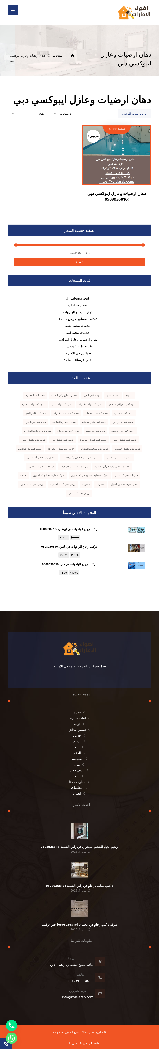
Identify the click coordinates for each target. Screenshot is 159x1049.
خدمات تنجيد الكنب (77, 325)
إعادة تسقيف (77, 718)
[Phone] (11, 1025)
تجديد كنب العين (91, 395)
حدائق (77, 735)
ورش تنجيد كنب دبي (79, 493)
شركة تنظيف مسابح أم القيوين (48, 475)
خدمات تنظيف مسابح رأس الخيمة (112, 466)
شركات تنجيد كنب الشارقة (74, 466)
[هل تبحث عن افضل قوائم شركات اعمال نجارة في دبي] (134, 12)
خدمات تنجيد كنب (77, 332)
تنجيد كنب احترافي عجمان (122, 404)
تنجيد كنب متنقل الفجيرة (127, 448)
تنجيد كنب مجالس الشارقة (94, 448)
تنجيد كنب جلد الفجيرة (33, 404)
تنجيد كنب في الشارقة (64, 422)
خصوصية (77, 758)
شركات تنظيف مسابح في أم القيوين (89, 475)
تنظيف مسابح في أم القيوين (41, 457)
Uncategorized (77, 298)
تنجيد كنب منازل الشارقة (61, 448)
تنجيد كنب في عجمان (68, 431)
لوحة (77, 724)
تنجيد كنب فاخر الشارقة (66, 413)
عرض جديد (77, 770)
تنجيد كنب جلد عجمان (96, 413)
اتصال (77, 793)
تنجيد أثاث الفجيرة (35, 395)
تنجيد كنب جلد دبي (123, 413)
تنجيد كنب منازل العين (29, 448)
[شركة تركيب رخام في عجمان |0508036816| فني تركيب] (79, 908)
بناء (77, 747)
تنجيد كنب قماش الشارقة (37, 431)
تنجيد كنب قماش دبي (62, 440)
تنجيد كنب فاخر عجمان (94, 422)
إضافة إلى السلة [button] (114, 173)
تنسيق (77, 741)
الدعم (77, 753)
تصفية (79, 262)
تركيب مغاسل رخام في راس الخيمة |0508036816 (79, 885)
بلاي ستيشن (113, 395)
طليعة (23, 475)
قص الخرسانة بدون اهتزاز (124, 484)
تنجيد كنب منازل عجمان (119, 457)
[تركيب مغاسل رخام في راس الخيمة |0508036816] (79, 870)
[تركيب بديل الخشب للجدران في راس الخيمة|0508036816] (79, 831)
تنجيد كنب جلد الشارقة (90, 404)
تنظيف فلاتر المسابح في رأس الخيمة (81, 457)
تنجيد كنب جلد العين (62, 404)
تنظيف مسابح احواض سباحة (77, 319)
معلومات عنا (77, 782)
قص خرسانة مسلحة (77, 360)
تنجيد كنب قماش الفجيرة (93, 440)
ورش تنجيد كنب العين (32, 484)
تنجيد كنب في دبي (95, 431)
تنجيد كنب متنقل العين (33, 440)
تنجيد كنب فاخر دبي (123, 422)
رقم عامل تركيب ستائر (77, 346)
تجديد (77, 712)
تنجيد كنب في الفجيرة (122, 431)
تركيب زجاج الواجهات (77, 312)
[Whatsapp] (11, 1038)
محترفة (86, 484)
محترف (100, 484)
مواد (77, 764)
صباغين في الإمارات (77, 353)
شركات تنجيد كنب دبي (126, 475)
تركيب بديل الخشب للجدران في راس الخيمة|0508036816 (79, 847)
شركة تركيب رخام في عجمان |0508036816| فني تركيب (80, 924)
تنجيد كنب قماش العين (124, 440)
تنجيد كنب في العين (35, 422)
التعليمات (77, 787)
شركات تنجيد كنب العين (41, 466)
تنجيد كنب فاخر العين (36, 413)
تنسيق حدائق (77, 729)
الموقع (129, 395)
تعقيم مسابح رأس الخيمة (64, 395)
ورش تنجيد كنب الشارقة (63, 484)
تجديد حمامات (77, 305)
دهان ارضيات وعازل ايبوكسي (77, 339)
